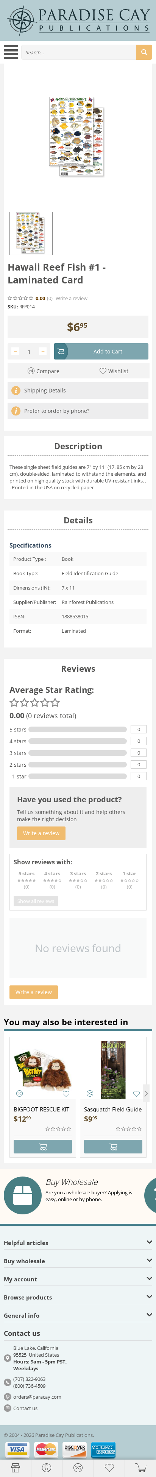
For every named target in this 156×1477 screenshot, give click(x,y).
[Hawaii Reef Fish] (78, 137)
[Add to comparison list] (19, 1093)
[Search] (144, 52)
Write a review (71, 298)
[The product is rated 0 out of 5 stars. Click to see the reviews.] (21, 298)
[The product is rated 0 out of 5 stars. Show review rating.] (58, 1128)
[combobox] (86, 52)
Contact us (25, 1408)
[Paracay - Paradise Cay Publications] (78, 20)
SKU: (13, 306)
